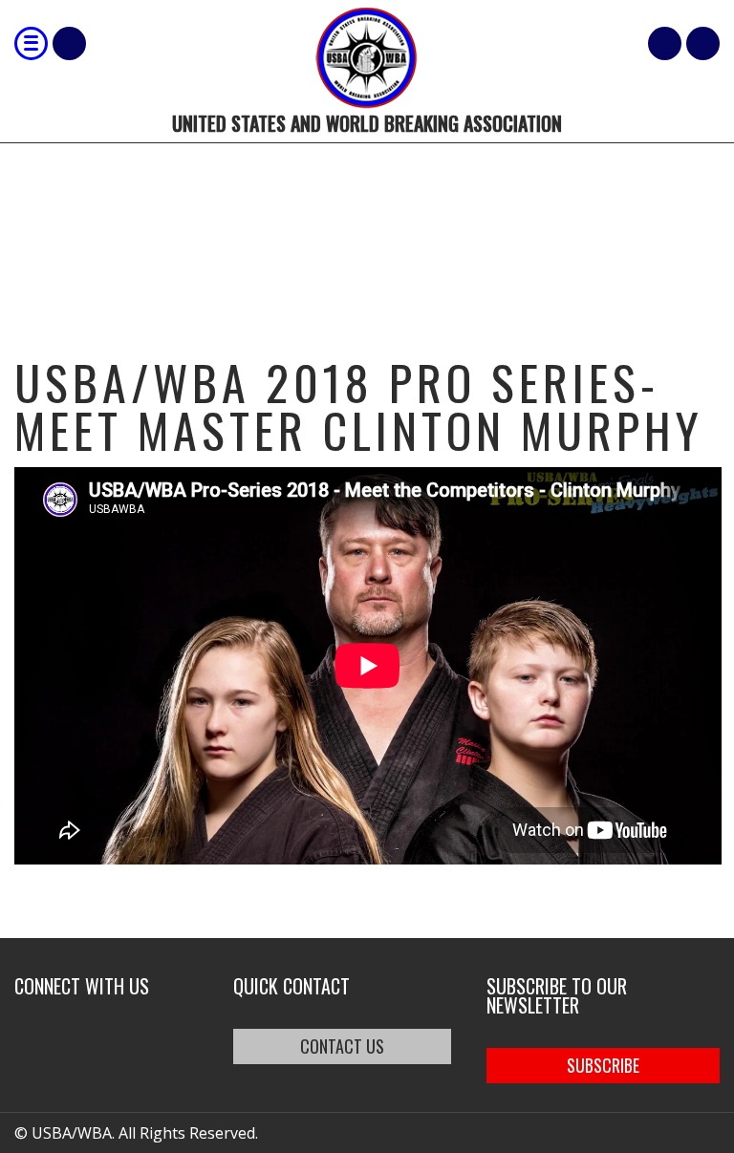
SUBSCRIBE (603, 1065)
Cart (664, 43)
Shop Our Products (69, 43)
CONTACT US (342, 1046)
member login (703, 43)
